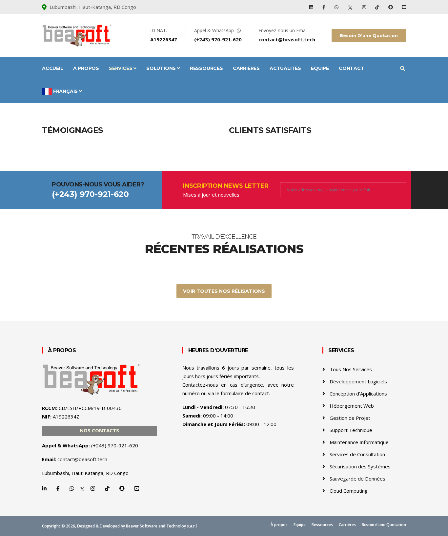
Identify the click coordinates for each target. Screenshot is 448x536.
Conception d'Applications (358, 393)
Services (121, 68)
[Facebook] (324, 7)
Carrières (246, 68)
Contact (351, 68)
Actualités (285, 68)
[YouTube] (404, 7)
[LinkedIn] (311, 7)
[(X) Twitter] (82, 488)
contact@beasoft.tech (286, 39)
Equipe (320, 68)
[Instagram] (364, 7)
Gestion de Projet (350, 418)
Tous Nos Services (351, 369)
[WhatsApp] (337, 7)
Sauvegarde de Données (357, 478)
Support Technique (351, 430)
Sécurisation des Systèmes (360, 466)
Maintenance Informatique (359, 442)
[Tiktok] (377, 7)
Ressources (206, 68)
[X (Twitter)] (351, 7)
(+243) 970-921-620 (218, 39)
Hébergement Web (352, 405)
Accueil (52, 68)
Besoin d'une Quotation (369, 35)
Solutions (161, 68)
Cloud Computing (349, 490)
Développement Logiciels (358, 381)
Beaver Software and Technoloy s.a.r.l (161, 526)
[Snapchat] (391, 7)
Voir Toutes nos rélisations (224, 291)
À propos (86, 68)
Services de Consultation (357, 454)
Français (65, 91)
